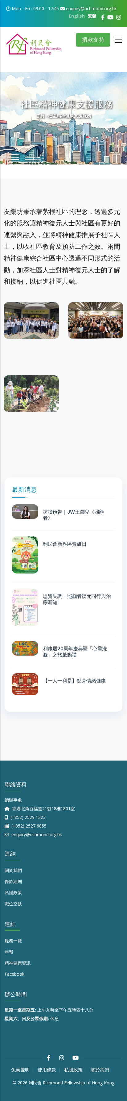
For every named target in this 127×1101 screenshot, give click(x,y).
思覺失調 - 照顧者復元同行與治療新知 (77, 599)
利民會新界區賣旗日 (64, 544)
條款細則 (13, 881)
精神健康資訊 (18, 963)
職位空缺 (13, 904)
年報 (9, 952)
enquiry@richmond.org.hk (36, 834)
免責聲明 (20, 1069)
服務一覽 (13, 941)
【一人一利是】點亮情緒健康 (74, 681)
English (77, 16)
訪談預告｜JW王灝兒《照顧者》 (73, 515)
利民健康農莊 (28, 405)
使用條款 (47, 1069)
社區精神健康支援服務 (28, 321)
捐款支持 (93, 40)
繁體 (92, 16)
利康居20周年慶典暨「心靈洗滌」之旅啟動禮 (75, 652)
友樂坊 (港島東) (95, 331)
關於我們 (13, 870)
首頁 (40, 116)
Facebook (14, 974)
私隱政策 (13, 892)
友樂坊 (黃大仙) (30, 331)
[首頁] (34, 41)
